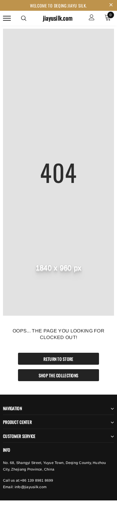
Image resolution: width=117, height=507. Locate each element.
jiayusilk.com (58, 18)
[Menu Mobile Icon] (7, 18)
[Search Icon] (23, 18)
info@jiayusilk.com (30, 487)
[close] (111, 5)
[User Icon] (91, 18)
